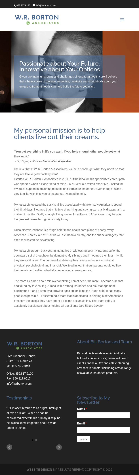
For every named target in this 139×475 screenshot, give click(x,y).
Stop (36, 440)
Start (33, 440)
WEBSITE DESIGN (39, 469)
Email (82, 423)
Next (59, 447)
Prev (9, 447)
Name (82, 408)
